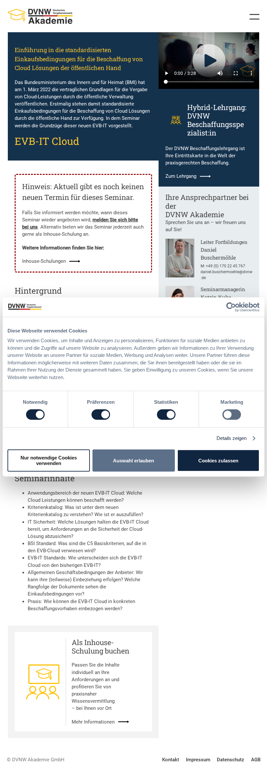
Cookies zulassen (218, 460)
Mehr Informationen (93, 722)
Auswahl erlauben (133, 460)
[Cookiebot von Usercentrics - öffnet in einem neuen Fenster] (231, 307)
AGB (255, 760)
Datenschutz (230, 760)
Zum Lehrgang (180, 176)
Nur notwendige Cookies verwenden (49, 460)
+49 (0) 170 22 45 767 (225, 266)
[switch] (100, 414)
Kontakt (170, 760)
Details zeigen (231, 438)
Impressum (198, 760)
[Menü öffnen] (252, 16)
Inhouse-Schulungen (44, 261)
